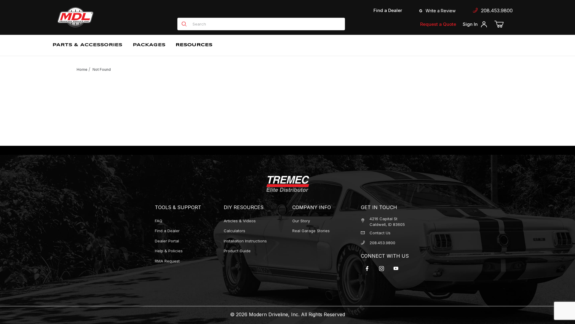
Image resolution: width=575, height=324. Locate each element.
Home (82, 69)
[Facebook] (367, 268)
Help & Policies (169, 250)
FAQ (158, 220)
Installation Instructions (245, 240)
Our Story (301, 220)
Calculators (234, 230)
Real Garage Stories (311, 230)
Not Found (102, 69)
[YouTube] (396, 268)
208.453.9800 (495, 11)
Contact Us (380, 232)
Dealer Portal (167, 240)
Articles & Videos (240, 220)
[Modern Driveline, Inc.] (102, 17)
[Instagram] (381, 268)
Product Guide (237, 250)
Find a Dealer (387, 10)
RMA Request (167, 261)
